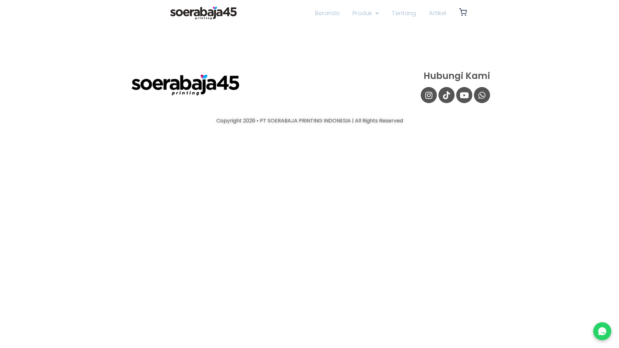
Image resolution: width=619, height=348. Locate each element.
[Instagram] (429, 95)
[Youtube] (464, 95)
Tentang (404, 13)
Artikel (437, 13)
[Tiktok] (446, 95)
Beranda (327, 13)
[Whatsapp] (482, 95)
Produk (362, 13)
